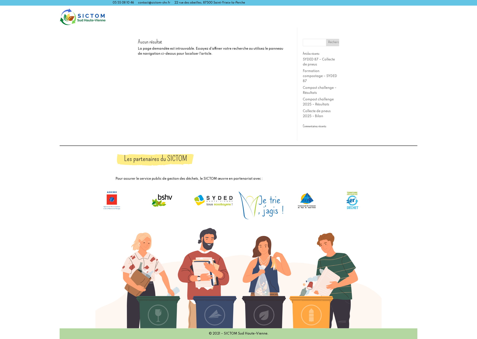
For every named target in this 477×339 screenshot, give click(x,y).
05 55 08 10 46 (123, 2)
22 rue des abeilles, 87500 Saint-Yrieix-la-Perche (209, 2)
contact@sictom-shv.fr (154, 2)
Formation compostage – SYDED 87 (320, 76)
